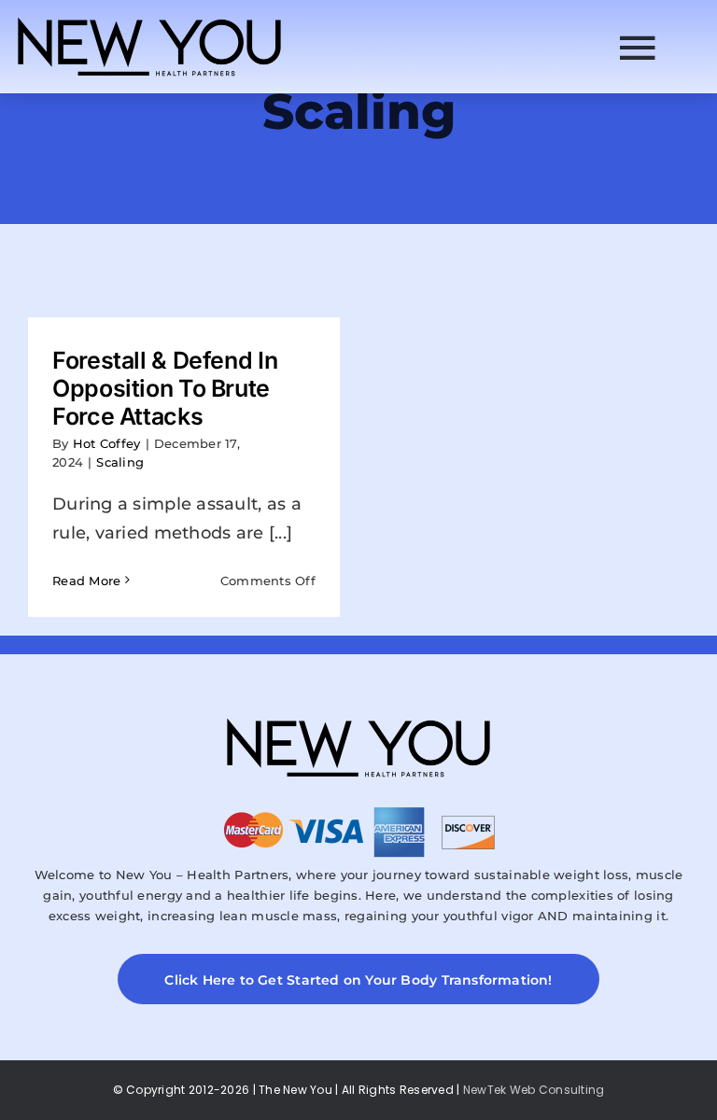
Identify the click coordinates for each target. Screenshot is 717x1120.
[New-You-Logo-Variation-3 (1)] (149, 17)
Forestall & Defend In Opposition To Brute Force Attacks (164, 388)
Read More (86, 580)
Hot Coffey (107, 443)
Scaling (120, 462)
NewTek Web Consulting (534, 1090)
